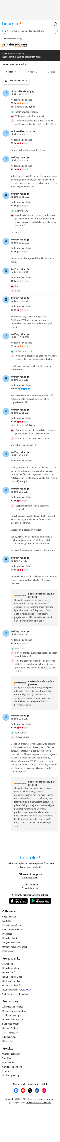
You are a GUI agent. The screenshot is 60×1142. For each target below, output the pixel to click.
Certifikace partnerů (12, 1067)
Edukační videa (9, 1037)
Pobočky (32, 71)
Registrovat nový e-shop (14, 1011)
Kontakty (6, 921)
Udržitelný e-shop (11, 1075)
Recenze (11, 71)
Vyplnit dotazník (30, 888)
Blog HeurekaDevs (11, 942)
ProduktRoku (8, 1062)
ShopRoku (7, 1058)
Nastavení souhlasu (11, 981)
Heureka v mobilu (10, 968)
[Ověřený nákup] (33, 91)
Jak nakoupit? (8, 963)
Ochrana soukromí (11, 985)
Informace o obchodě (13, 64)
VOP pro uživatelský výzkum (15, 994)
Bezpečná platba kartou (13, 989)
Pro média (7, 934)
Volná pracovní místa (12, 929)
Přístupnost (8, 951)
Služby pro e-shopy (11, 1015)
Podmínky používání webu (38, 1102)
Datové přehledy (10, 1028)
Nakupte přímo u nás (12, 977)
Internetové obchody (13, 38)
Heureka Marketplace (12, 1019)
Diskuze (51, 71)
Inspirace (6, 1071)
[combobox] (30, 31)
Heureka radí (8, 972)
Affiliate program (10, 1032)
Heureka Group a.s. (37, 1099)
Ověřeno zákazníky (11, 1054)
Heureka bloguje (10, 938)
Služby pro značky (10, 1024)
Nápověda (7, 1041)
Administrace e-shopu (12, 1006)
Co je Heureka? (9, 916)
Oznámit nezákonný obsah (15, 947)
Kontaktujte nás (30, 877)
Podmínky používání (11, 925)
